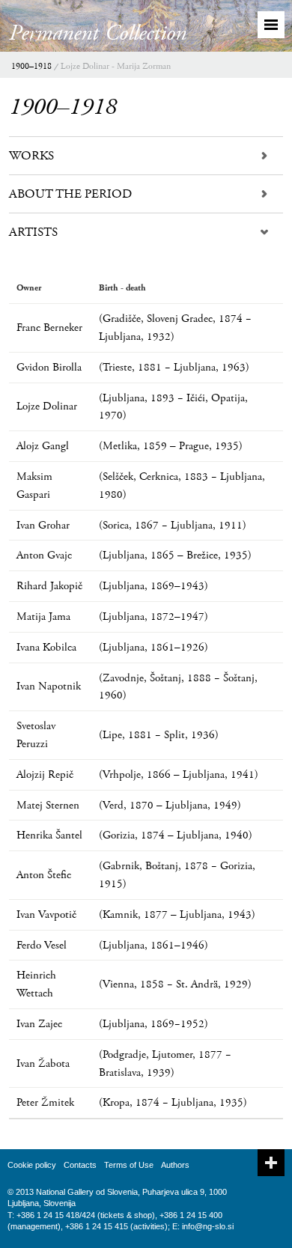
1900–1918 (31, 66)
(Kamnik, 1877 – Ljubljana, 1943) (177, 914)
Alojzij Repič (44, 774)
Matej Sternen (47, 805)
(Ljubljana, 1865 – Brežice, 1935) (175, 555)
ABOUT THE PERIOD (70, 194)
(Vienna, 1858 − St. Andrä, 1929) (175, 984)
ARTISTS (33, 232)
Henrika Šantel (49, 835)
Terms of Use (128, 1164)
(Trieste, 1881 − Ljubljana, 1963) (174, 367)
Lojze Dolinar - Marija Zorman (116, 66)
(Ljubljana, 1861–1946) (153, 945)
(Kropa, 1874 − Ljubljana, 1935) (173, 1102)
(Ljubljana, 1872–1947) (153, 616)
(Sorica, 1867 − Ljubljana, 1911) (172, 525)
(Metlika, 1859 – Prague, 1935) (171, 446)
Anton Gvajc (44, 555)
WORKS (31, 155)
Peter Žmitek (45, 1102)
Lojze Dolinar (46, 406)
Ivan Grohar (43, 525)
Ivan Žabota (43, 1063)
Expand (271, 1162)
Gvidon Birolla (49, 367)
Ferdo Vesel (41, 945)
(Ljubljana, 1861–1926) (153, 647)
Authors (175, 1164)
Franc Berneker (49, 327)
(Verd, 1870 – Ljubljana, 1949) (170, 805)
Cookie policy (31, 1164)
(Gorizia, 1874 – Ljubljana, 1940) (175, 835)
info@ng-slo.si (208, 1226)
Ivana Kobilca (46, 647)
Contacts (80, 1164)
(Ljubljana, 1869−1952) (153, 1024)
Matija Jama (43, 616)
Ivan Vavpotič (46, 914)
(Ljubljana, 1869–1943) (153, 586)
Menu (271, 24)
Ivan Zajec (39, 1024)
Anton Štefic (43, 875)
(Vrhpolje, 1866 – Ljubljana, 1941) (178, 774)
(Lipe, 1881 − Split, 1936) (159, 735)
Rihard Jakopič (49, 586)
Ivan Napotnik (48, 686)
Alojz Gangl (42, 446)
